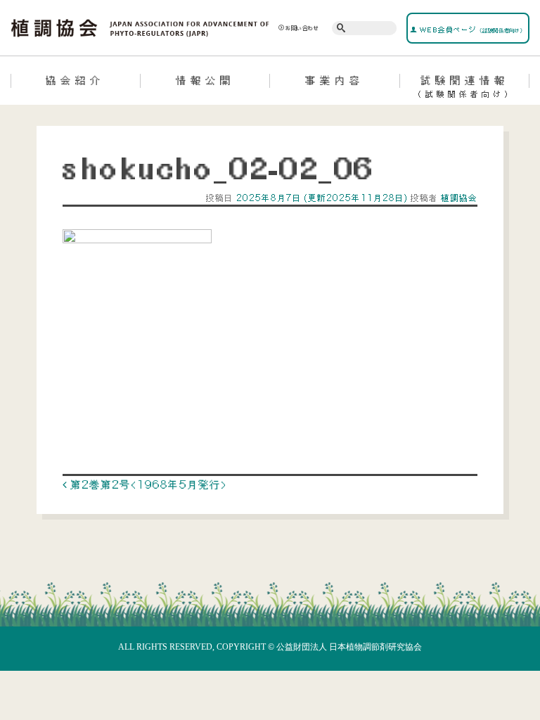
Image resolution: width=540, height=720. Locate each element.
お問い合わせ (302, 28)
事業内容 (334, 80)
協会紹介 (75, 80)
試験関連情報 (464, 86)
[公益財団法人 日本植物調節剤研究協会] (140, 27)
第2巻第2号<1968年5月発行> (147, 484)
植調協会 (457, 197)
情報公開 (205, 80)
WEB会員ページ (471, 29)
